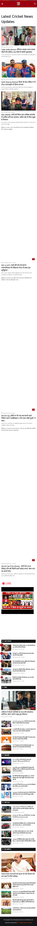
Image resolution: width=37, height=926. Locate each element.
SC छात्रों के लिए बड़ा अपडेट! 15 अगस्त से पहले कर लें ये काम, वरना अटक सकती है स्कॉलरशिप (24, 730)
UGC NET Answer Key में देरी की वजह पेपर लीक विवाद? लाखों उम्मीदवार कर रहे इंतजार (24, 722)
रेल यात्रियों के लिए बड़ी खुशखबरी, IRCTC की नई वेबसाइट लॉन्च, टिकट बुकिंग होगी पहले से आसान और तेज (23, 778)
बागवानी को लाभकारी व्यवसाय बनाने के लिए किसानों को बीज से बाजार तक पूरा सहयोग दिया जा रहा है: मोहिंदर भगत (24, 885)
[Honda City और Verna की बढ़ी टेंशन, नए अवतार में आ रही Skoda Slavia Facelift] (6, 817)
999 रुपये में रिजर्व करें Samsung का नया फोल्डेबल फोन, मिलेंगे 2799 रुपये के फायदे (24, 785)
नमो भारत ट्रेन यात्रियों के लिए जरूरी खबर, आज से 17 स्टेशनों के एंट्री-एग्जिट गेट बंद (24, 670)
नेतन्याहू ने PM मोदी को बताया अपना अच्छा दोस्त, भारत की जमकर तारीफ (23, 654)
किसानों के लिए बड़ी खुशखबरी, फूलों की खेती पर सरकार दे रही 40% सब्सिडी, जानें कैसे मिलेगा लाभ (23, 901)
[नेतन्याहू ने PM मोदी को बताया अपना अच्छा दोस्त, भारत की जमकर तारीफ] (6, 656)
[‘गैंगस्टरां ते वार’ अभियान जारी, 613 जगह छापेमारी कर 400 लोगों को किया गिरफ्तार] (6, 648)
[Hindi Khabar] (18, 4)
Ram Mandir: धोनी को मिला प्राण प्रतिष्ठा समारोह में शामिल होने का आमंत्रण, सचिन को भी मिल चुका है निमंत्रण (18, 117)
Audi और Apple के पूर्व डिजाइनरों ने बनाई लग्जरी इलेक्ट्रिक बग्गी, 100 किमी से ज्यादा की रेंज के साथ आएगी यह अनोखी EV (23, 769)
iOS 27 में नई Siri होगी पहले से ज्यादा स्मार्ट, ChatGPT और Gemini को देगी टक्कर (22, 760)
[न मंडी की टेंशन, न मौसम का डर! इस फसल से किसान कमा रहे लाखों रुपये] (6, 910)
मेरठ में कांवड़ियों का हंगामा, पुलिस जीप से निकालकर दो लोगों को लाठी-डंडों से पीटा (24, 662)
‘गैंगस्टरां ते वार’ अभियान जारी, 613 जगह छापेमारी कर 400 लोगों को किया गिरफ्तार (24, 646)
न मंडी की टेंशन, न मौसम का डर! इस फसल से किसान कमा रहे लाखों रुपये (24, 909)
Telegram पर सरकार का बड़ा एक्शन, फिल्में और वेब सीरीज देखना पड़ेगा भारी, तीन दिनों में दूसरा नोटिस (24, 793)
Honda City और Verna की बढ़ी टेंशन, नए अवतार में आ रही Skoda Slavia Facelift (24, 816)
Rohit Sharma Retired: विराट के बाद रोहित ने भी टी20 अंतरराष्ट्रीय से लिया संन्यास (18, 83)
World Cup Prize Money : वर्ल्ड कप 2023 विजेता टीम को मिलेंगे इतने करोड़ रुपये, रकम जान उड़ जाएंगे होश (18, 569)
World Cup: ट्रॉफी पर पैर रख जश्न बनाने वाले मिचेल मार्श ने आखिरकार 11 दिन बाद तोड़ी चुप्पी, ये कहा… (18, 418)
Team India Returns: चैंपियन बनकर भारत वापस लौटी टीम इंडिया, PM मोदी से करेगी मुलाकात (18, 51)
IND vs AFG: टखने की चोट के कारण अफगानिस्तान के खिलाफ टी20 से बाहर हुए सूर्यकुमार (16, 268)
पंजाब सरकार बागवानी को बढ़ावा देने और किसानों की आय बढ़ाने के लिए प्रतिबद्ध (18, 875)
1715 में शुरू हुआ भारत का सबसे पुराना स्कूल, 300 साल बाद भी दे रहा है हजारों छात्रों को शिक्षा (23, 746)
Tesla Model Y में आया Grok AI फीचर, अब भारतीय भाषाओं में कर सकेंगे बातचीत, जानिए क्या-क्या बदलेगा (23, 808)
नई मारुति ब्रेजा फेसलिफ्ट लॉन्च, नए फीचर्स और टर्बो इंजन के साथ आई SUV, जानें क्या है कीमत (24, 824)
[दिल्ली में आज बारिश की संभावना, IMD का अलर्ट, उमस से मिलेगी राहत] (6, 680)
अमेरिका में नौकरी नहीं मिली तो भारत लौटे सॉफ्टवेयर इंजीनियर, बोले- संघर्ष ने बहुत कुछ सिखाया (17, 713)
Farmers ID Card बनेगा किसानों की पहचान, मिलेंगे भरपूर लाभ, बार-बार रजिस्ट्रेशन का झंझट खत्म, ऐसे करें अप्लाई (24, 893)
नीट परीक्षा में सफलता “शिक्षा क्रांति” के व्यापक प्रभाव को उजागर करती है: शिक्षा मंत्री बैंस (24, 738)
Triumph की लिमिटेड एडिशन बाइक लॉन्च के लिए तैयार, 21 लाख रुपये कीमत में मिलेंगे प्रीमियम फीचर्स (24, 840)
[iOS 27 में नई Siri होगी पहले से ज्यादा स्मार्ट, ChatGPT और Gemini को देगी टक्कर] (6, 762)
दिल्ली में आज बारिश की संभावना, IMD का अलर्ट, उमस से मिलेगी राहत (23, 678)
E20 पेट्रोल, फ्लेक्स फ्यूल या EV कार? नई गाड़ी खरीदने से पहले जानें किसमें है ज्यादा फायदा (23, 832)
